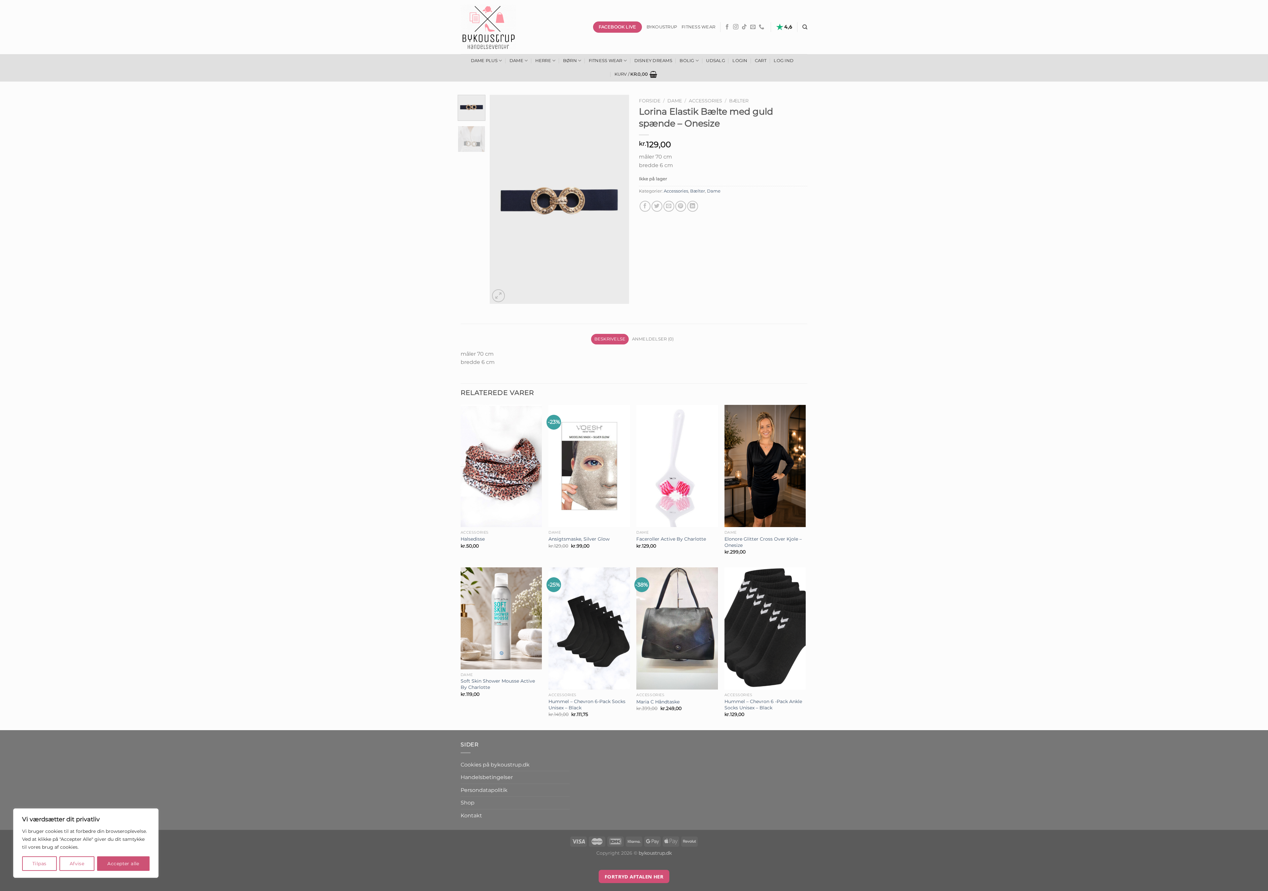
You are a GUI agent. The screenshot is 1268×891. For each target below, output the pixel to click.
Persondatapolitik (484, 790)
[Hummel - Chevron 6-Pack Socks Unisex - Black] (589, 628)
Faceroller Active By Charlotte (671, 539)
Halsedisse (473, 539)
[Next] (618, 199)
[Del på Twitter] (657, 206)
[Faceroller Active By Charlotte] (677, 466)
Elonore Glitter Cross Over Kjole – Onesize (763, 542)
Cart (760, 60)
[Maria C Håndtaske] (677, 628)
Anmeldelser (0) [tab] (653, 339)
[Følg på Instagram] (735, 27)
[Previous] (501, 199)
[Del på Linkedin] (692, 206)
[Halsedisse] (501, 466)
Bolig (687, 60)
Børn (570, 60)
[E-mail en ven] (668, 206)
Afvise (77, 864)
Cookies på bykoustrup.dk (495, 765)
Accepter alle (123, 864)
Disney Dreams (653, 60)
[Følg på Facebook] (727, 27)
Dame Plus (484, 60)
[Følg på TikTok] (744, 27)
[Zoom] (498, 295)
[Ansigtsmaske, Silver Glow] (589, 466)
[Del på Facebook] (645, 206)
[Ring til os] (761, 27)
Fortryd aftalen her (634, 876)
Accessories (705, 100)
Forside (649, 100)
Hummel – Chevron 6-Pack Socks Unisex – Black (586, 704)
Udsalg (715, 60)
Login (739, 60)
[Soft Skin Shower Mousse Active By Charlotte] (501, 618)
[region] (85, 843)
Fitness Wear (605, 60)
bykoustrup (662, 26)
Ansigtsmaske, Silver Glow (579, 539)
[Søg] (804, 27)
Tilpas (39, 864)
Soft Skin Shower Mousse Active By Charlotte (498, 684)
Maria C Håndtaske (658, 702)
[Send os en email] (753, 27)
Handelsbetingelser (487, 777)
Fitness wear (698, 26)
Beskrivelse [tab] (610, 339)
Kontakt (471, 815)
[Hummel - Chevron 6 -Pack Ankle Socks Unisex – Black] (765, 628)
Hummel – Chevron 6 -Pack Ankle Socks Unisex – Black (763, 704)
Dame (516, 60)
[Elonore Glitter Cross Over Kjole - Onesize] (765, 466)
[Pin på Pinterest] (680, 206)
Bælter (739, 100)
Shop (468, 803)
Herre (543, 60)
